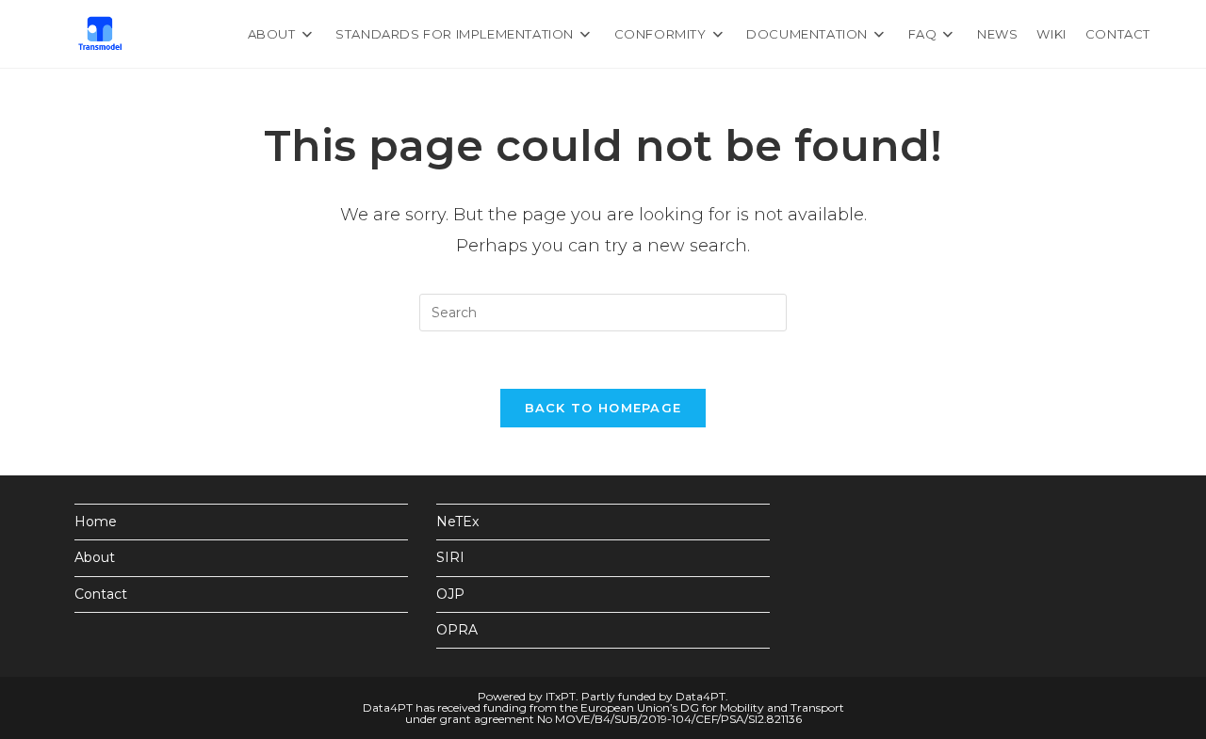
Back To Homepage (603, 407)
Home (95, 521)
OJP (450, 594)
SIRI (450, 557)
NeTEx (457, 521)
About (94, 557)
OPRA (457, 629)
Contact (100, 594)
